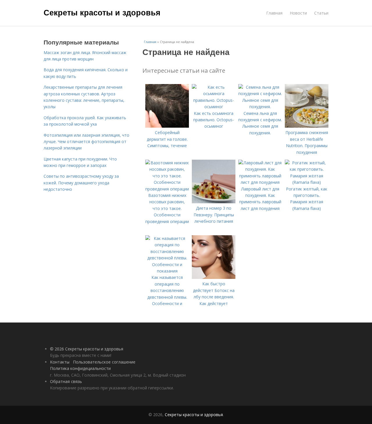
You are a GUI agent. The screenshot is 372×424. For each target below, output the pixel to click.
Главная (274, 13)
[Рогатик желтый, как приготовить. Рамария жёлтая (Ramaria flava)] (306, 182)
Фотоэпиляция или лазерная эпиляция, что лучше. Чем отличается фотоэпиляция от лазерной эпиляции (86, 141)
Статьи (321, 13)
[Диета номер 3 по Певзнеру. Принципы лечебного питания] (213, 201)
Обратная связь (66, 381)
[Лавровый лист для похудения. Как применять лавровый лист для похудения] (260, 182)
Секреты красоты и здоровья (102, 12)
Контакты (59, 362)
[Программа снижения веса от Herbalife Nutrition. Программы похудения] (306, 126)
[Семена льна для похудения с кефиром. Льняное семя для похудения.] (260, 106)
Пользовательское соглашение (104, 362)
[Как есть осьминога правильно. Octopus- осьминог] (213, 106)
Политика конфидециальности (80, 368)
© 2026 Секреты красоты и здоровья (86, 349)
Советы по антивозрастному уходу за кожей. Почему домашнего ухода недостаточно (81, 182)
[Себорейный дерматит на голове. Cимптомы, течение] (167, 126)
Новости (298, 13)
